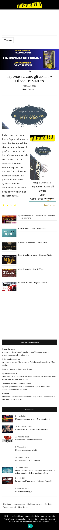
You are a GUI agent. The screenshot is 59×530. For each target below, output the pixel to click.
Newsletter (23, 507)
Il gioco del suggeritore (11, 359)
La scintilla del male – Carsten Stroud (16, 384)
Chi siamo (7, 504)
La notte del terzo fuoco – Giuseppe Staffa (35, 255)
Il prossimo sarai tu (9, 373)
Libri (30, 71)
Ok (30, 526)
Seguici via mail (9, 507)
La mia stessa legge (23, 491)
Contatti (48, 504)
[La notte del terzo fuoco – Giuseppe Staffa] (9, 259)
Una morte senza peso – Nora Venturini (32, 419)
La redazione (19, 504)
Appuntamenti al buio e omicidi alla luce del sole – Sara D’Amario (37, 217)
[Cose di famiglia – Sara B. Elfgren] (9, 273)
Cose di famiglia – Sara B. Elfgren (31, 269)
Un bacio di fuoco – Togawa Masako (32, 283)
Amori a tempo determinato (27, 460)
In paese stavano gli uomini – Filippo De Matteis (29, 78)
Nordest (5, 394)
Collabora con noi (34, 504)
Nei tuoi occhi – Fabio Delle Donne (32, 229)
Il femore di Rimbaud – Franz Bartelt (32, 242)
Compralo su (37, 198)
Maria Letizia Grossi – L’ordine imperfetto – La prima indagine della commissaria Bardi (36, 471)
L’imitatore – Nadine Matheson (28, 439)
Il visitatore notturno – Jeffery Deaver (31, 429)
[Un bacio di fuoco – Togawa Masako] (9, 287)
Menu (9, 40)
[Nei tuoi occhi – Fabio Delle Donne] (9, 233)
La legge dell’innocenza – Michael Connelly (33, 481)
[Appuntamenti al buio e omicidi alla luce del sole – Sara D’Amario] (9, 219)
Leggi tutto (49, 205)
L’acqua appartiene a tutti (26, 450)
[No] (55, 521)
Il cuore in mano (8, 349)
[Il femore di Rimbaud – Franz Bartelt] (9, 246)
